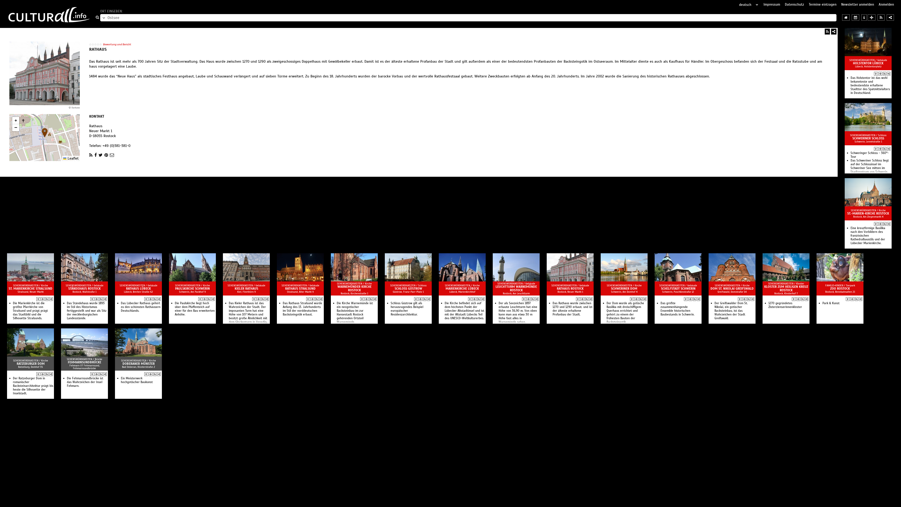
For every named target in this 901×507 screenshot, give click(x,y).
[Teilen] (833, 32)
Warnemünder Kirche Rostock (354, 288)
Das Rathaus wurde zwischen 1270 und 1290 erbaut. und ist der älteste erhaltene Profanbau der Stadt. (572, 308)
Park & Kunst (831, 303)
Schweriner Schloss (868, 138)
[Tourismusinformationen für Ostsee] (864, 17)
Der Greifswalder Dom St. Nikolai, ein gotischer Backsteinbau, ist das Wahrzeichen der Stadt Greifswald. (731, 310)
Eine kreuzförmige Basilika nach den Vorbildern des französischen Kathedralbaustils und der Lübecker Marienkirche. (868, 235)
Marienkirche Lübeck (462, 288)
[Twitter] (101, 155)
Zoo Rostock (840, 288)
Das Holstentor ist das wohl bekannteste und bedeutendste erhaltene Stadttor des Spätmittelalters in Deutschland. (870, 85)
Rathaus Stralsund (300, 288)
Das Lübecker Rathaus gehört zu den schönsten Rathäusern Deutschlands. (140, 307)
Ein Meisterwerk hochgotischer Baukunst (137, 380)
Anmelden (886, 4)
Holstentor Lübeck (868, 63)
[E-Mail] (112, 155)
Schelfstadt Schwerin (678, 288)
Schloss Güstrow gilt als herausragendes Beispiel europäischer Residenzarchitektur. (407, 308)
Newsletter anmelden (857, 4)
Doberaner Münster (138, 363)
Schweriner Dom (624, 288)
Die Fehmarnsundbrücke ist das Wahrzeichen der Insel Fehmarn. (85, 382)
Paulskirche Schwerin (192, 288)
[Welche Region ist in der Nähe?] (871, 17)
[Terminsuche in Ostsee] (855, 17)
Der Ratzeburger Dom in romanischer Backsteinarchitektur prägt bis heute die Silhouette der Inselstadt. (33, 385)
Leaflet (72, 158)
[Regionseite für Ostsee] (846, 17)
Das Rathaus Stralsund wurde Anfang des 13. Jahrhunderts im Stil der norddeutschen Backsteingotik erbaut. (302, 308)
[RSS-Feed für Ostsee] (881, 17)
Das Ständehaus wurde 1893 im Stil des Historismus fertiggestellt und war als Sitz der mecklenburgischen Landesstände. (87, 310)
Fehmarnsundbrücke (84, 362)
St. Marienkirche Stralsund (30, 288)
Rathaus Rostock (570, 288)
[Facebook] (95, 155)
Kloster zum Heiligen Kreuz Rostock (786, 288)
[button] (45, 133)
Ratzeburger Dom (31, 363)
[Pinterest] (106, 155)
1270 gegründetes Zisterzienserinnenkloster (785, 305)
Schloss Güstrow (408, 288)
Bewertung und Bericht (117, 44)
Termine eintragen (822, 4)
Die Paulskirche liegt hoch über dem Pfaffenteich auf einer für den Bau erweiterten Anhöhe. (195, 308)
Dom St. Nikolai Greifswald (732, 288)
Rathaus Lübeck (138, 288)
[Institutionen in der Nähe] (880, 74)
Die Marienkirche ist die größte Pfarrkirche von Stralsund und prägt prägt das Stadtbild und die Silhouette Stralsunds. (30, 310)
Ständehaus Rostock (84, 288)
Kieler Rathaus (246, 288)
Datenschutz (794, 4)
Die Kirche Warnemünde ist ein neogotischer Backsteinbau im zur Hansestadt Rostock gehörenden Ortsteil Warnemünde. (355, 312)
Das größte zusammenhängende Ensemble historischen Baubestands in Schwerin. (677, 308)
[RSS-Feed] (827, 32)
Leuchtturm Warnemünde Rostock (516, 288)
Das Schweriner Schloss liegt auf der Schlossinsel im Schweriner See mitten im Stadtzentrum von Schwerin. (870, 166)
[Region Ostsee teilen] (890, 17)
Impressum (772, 4)
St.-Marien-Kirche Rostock (868, 213)
